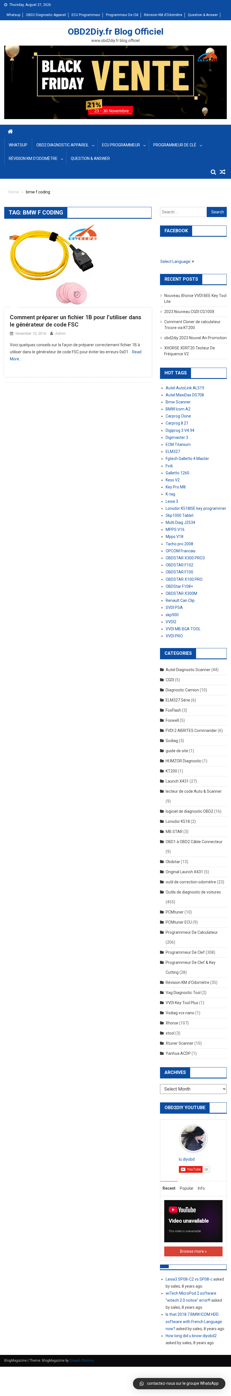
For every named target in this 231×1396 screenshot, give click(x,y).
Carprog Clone (178, 416)
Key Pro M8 (176, 487)
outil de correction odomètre (191, 882)
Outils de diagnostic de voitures (193, 892)
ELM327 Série (178, 700)
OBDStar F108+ (179, 586)
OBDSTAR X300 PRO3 (185, 558)
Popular (187, 1188)
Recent (169, 1188)
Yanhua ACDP (178, 1053)
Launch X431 (177, 781)
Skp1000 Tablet (180, 515)
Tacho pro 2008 (179, 544)
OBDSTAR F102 (179, 565)
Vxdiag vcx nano (180, 1013)
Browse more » (193, 1251)
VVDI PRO (174, 636)
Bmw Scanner (178, 402)
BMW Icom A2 (178, 409)
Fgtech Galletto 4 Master (187, 458)
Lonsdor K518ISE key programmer (196, 508)
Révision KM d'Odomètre (187, 982)
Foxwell (172, 720)
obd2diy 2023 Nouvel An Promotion (195, 338)
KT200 (171, 771)
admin (60, 333)
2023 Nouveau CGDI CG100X (189, 311)
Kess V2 (173, 480)
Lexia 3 (172, 501)
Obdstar (173, 861)
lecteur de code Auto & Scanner (194, 791)
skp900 (172, 615)
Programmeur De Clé (122, 15)
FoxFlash (173, 710)
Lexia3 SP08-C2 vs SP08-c (189, 1279)
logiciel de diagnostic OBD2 (189, 811)
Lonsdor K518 (178, 821)
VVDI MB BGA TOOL (183, 629)
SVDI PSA (174, 607)
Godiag (172, 740)
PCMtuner (175, 912)
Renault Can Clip (180, 600)
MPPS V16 (175, 529)
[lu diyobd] (193, 1138)
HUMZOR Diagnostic (183, 761)
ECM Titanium (178, 444)
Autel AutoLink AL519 (185, 388)
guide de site (177, 751)
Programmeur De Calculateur (192, 932)
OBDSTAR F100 (179, 572)
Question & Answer (203, 15)
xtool (170, 1033)
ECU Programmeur (86, 15)
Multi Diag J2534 (180, 522)
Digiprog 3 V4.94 (180, 430)
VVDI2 (171, 622)
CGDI (170, 680)
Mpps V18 (174, 536)
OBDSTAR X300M (181, 593)
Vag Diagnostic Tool (183, 992)
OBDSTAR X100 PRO (184, 579)
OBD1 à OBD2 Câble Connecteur (194, 841)
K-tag (170, 494)
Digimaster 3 (177, 437)
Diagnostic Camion (182, 690)
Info (201, 1188)
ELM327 (173, 451)
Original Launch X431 (184, 872)
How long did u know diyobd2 (191, 1336)
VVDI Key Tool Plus (182, 1002)
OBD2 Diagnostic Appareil (46, 15)
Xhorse (172, 1023)
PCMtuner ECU (179, 922)
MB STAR (174, 831)
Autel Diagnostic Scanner (188, 669)
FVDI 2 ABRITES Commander (191, 730)
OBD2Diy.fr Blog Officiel (115, 31)
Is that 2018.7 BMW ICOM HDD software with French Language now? (194, 1321)
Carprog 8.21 (177, 423)
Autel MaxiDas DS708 (185, 395)
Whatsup (13, 15)
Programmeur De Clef (185, 952)
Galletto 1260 (177, 473)
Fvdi (169, 466)
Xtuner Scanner (180, 1043)
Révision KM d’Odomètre (163, 15)
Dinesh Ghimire (82, 1361)
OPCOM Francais (181, 551)
